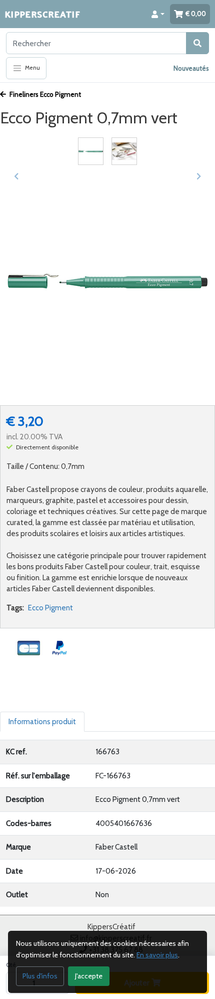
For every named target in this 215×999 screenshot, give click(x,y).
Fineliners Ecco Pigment (44, 94)
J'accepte (88, 975)
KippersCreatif (42, 14)
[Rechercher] (197, 43)
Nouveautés (191, 68)
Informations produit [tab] (42, 721)
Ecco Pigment (50, 607)
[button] (158, 14)
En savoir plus (157, 954)
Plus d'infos (40, 975)
